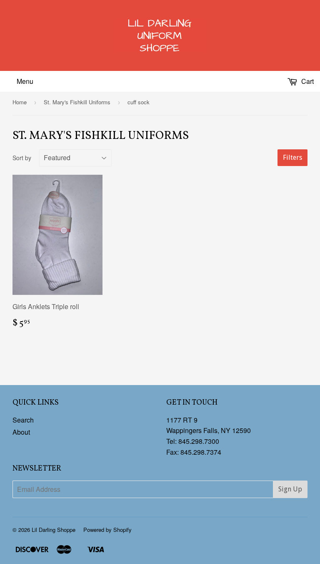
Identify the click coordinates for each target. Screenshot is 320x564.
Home (19, 102)
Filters (292, 157)
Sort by (21, 158)
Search (23, 420)
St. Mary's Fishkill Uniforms (77, 102)
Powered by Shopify (107, 530)
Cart (307, 81)
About (21, 432)
